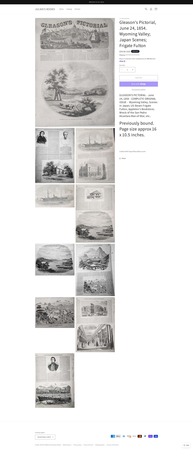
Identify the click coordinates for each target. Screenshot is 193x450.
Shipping (122, 55)
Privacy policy (77, 445)
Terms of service (88, 445)
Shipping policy (100, 445)
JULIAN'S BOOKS (44, 445)
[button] (146, 9)
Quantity (122, 65)
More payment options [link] (139, 89)
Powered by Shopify (55, 445)
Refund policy (67, 445)
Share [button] (124, 158)
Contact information (113, 445)
